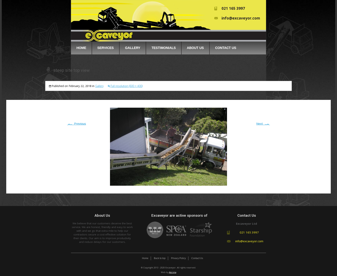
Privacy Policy (178, 258)
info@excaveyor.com (241, 18)
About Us (195, 48)
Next (263, 123)
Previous (76, 123)
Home (81, 48)
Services (105, 48)
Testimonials (164, 48)
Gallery (132, 48)
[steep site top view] (168, 146)
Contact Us (225, 48)
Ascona (172, 272)
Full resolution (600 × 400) (127, 86)
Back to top (160, 258)
